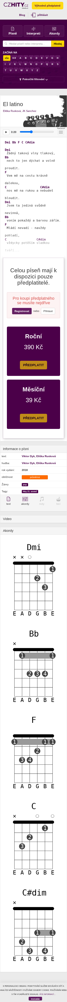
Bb (14, 142)
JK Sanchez (29, 110)
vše (7, 58)
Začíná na (10, 52)
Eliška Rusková (12, 110)
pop (25, 484)
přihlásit (42, 14)
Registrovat (22, 311)
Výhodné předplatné (47, 5)
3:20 (13, 132)
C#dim (30, 142)
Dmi (7, 142)
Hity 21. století (30, 491)
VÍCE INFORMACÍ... (47, 994)
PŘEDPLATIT (33, 365)
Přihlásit (48, 311)
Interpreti (33, 33)
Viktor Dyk (28, 456)
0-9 (14, 58)
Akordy (54, 33)
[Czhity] (16, 6)
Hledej (58, 43)
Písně (13, 33)
